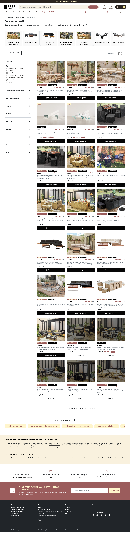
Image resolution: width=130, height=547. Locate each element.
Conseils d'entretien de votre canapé (50, 511)
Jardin (67, 513)
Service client (97, 505)
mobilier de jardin (54, 445)
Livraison (40, 507)
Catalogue (68, 505)
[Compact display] (118, 53)
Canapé (67, 507)
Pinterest (101, 515)
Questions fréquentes (45, 519)
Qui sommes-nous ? (17, 507)
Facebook (93, 515)
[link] (65, 1)
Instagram (105, 515)
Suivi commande (43, 521)
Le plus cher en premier (16, 78)
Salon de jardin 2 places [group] (106, 426)
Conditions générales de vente (48, 530)
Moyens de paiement (44, 509)
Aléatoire (11, 82)
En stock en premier (15, 80)
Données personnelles (72, 530)
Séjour (67, 509)
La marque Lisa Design (18, 509)
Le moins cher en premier (17, 75)
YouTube (97, 515)
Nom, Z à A (12, 73)
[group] (13, 38)
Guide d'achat (15, 517)
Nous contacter (43, 517)
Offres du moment (17, 511)
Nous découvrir (16, 505)
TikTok (109, 515)
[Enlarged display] (122, 53)
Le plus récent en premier (17, 68)
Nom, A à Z (12, 71)
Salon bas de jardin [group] (15, 426)
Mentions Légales (16, 530)
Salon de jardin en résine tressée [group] (77, 426)
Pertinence (12, 66)
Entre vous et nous (44, 505)
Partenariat (41, 513)
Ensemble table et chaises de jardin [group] (44, 426)
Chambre (68, 511)
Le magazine (15, 515)
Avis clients (14, 513)
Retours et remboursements (47, 515)
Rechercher (93, 7)
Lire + (7, 460)
